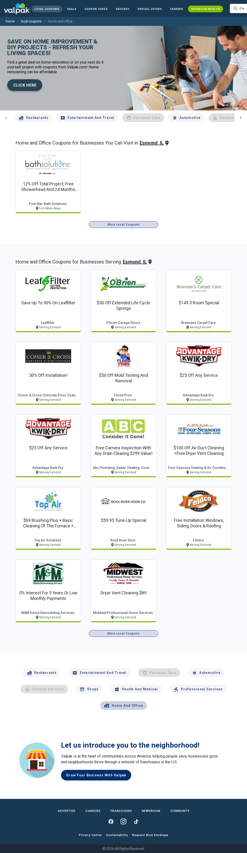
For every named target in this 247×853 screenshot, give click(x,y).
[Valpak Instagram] (123, 821)
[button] (150, 9)
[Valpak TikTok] (136, 821)
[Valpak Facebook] (111, 821)
